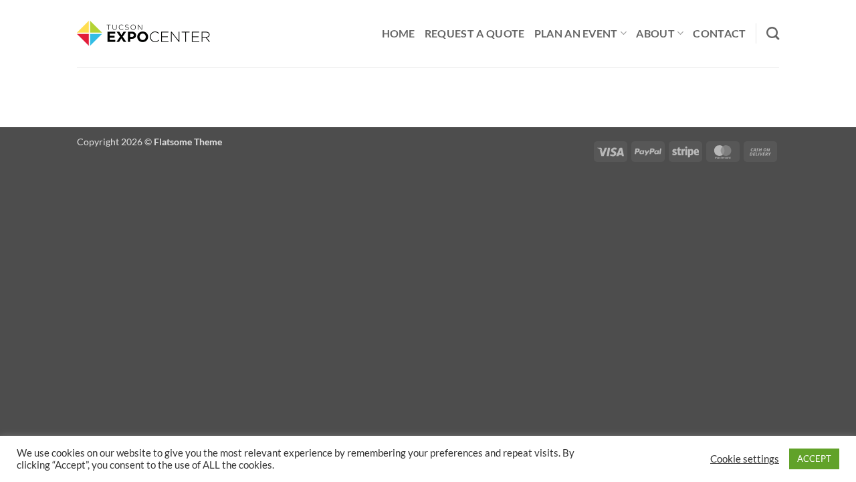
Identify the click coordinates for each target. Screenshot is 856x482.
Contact (719, 33)
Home (398, 33)
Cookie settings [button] (744, 459)
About (655, 33)
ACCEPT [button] (814, 458)
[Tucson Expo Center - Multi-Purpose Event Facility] (144, 33)
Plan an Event (576, 33)
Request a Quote (475, 33)
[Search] (772, 33)
